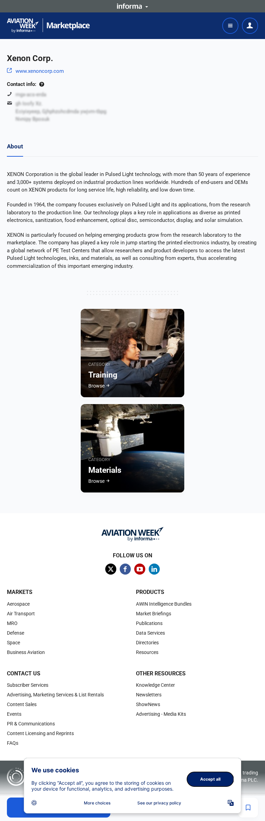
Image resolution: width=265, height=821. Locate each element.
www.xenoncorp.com (40, 71)
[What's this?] (41, 84)
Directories (147, 642)
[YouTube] (139, 569)
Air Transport (21, 613)
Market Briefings (153, 613)
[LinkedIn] (154, 569)
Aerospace (18, 604)
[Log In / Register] (250, 26)
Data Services (150, 633)
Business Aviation (26, 652)
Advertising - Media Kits (161, 714)
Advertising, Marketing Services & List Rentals (55, 694)
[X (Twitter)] (110, 569)
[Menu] (230, 26)
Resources (147, 652)
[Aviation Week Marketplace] (48, 25)
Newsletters (148, 694)
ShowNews (148, 704)
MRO (12, 623)
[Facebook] (125, 569)
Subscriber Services (27, 685)
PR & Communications (31, 723)
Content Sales (22, 704)
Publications (149, 623)
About (15, 146)
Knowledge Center (155, 685)
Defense (15, 633)
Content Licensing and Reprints (40, 733)
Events (14, 714)
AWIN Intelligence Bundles (164, 604)
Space (13, 642)
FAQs (12, 743)
